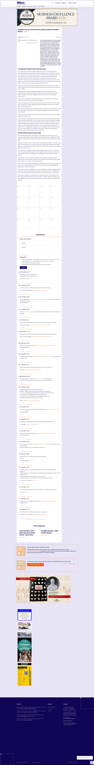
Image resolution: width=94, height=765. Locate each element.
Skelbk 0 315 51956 (72, 3)
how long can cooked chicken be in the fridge (43, 356)
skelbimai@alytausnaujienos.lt (33, 551)
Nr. (58, 37)
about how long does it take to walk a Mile (45, 433)
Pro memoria (41, 6)
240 (39, 519)
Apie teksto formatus (24, 256)
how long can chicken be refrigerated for (40, 444)
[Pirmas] (21, 2)
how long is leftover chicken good (39, 290)
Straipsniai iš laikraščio (52, 707)
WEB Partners (74, 762)
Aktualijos (19, 6)
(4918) (25, 31)
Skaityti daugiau (22, 537)
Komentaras (23, 247)
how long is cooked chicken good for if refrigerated (45, 345)
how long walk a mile (40, 378)
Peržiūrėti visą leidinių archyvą (69, 563)
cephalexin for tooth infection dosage (31, 400)
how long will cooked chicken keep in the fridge (41, 336)
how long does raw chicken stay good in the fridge (39, 299)
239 (37, 519)
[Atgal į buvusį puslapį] (23, 519)
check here (31, 460)
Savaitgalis (24, 6)
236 (30, 519)
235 (28, 519)
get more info (34, 480)
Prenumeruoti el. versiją (35, 564)
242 (44, 519)
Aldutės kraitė (29, 6)
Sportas (34, 6)
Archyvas (49, 710)
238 (35, 519)
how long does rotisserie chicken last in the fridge (40, 325)
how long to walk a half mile (32, 424)
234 (26, 519)
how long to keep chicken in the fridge (48, 501)
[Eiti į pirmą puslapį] (22, 519)
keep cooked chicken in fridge (28, 311)
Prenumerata (58, 3)
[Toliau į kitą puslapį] (46, 519)
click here (30, 278)
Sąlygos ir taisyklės (35, 762)
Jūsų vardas (23, 243)
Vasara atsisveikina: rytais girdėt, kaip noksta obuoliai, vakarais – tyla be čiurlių (27, 533)
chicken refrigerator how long (40, 514)
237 (33, 519)
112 (38, 6)
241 (42, 519)
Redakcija (64, 3)
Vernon (27, 492)
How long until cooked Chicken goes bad (32, 369)
